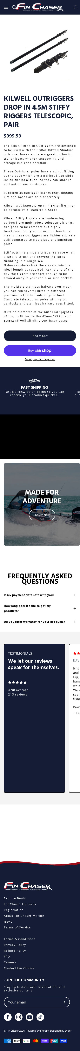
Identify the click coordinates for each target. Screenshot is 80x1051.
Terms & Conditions (20, 939)
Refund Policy (15, 950)
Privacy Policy (15, 945)
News (8, 921)
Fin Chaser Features (20, 904)
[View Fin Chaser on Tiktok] (40, 1017)
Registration (14, 910)
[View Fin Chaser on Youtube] (29, 1017)
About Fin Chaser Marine (24, 916)
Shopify (44, 1030)
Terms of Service (17, 927)
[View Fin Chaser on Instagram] (19, 1017)
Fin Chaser (13, 1030)
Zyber (68, 1030)
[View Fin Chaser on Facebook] (8, 1017)
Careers (10, 962)
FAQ (7, 956)
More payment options (40, 359)
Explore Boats (15, 898)
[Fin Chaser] (40, 7)
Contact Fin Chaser (19, 968)
